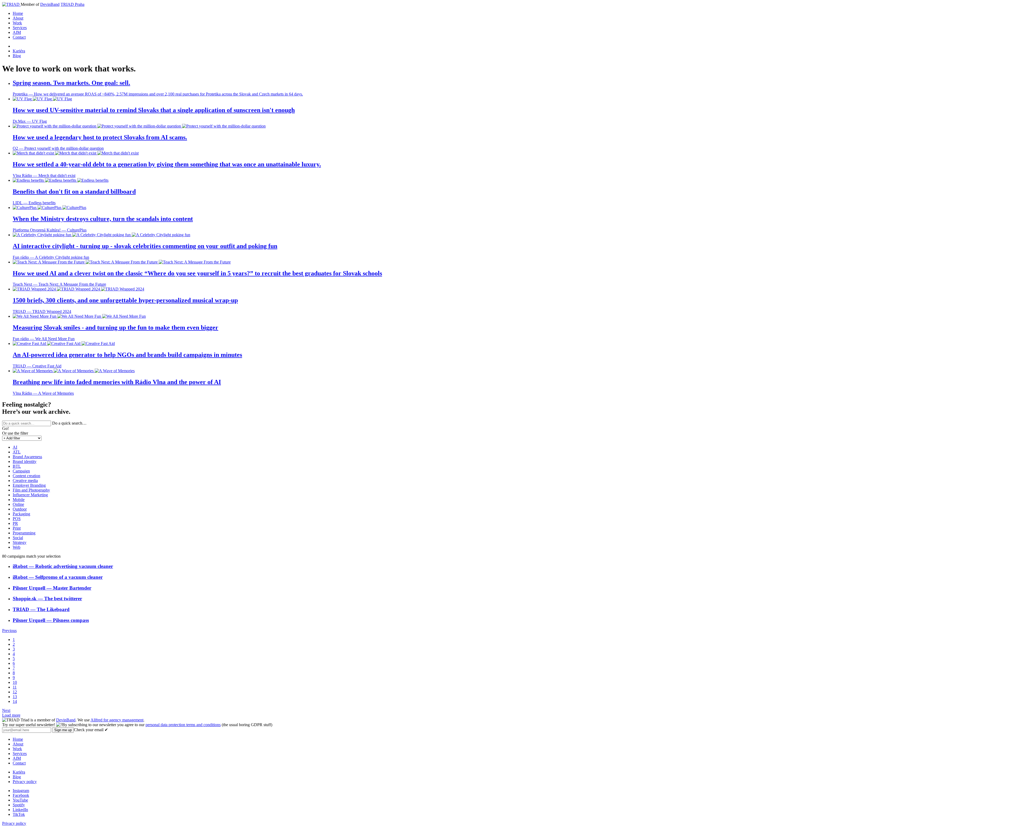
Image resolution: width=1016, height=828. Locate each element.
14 (15, 701)
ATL (17, 452)
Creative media (25, 480)
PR (15, 523)
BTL (17, 466)
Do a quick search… (69, 423)
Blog (17, 55)
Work (17, 23)
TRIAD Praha (72, 4)
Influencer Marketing (30, 495)
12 (15, 692)
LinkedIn (20, 809)
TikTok (19, 814)
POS (17, 518)
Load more (11, 715)
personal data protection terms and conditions (183, 724)
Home (18, 13)
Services (20, 27)
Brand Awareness (27, 456)
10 (15, 682)
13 (15, 696)
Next (6, 710)
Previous (9, 630)
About (18, 18)
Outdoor (20, 509)
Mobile (19, 499)
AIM (17, 32)
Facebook (21, 795)
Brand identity (25, 461)
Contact (19, 37)
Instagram (21, 790)
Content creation (26, 476)
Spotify (19, 805)
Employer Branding (29, 485)
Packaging (21, 514)
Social (18, 537)
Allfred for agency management (116, 720)
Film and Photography (31, 490)
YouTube (20, 800)
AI (15, 447)
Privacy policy (25, 781)
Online (18, 504)
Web (16, 547)
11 (15, 687)
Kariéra (19, 51)
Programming (24, 533)
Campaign (21, 471)
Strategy (19, 542)
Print (17, 528)
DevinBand (50, 4)
